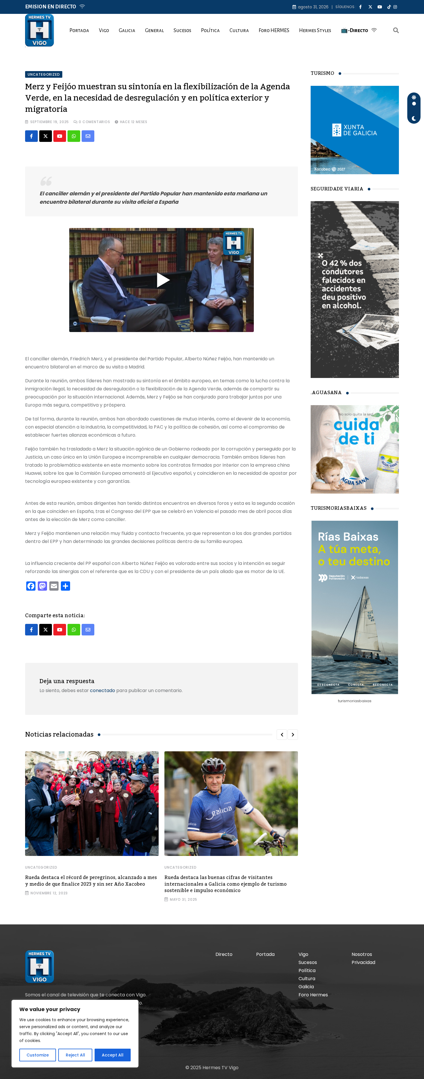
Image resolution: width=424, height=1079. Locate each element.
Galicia (127, 30)
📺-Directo (354, 30)
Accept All (112, 1055)
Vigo (104, 30)
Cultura (239, 30)
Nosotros (362, 954)
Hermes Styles (315, 30)
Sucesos (182, 30)
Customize (38, 1055)
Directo (223, 954)
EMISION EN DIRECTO (50, 7)
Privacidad (363, 962)
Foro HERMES (274, 30)
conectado (102, 690)
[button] (282, 734)
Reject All (75, 1055)
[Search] (396, 30)
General (154, 30)
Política (210, 30)
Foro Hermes (313, 994)
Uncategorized (41, 867)
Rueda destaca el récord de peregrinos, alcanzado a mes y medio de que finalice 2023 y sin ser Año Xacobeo (91, 881)
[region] (75, 1033)
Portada (79, 30)
